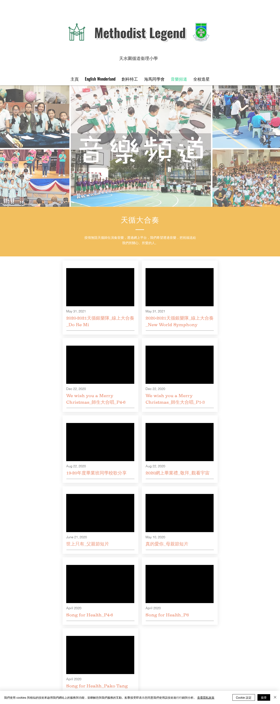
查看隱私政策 (205, 697)
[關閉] (275, 697)
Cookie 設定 (244, 697)
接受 (264, 697)
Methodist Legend (140, 32)
